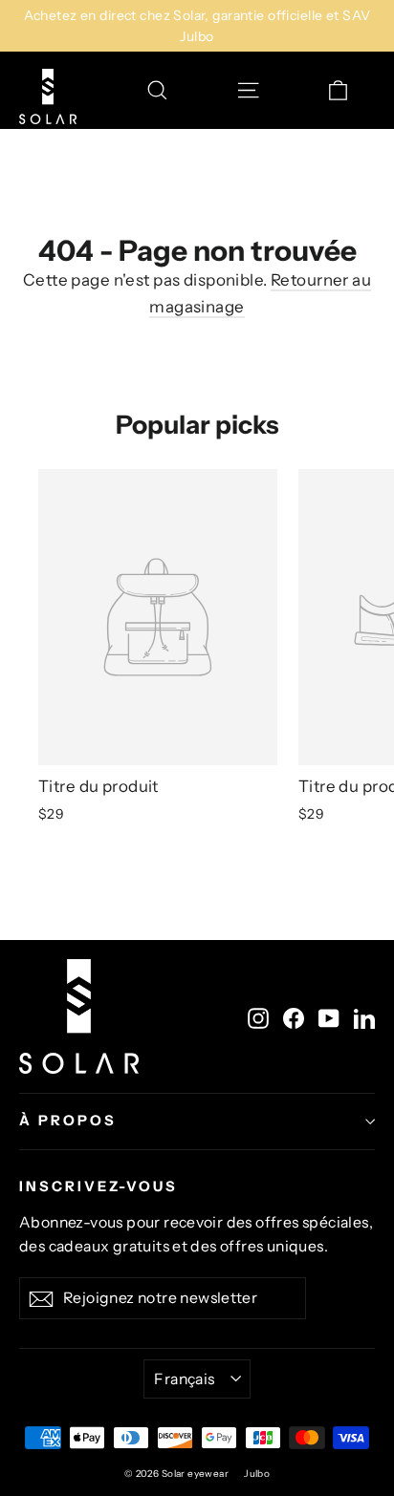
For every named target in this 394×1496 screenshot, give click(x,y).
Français (184, 1379)
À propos (68, 1120)
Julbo (257, 1473)
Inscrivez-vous (98, 1186)
